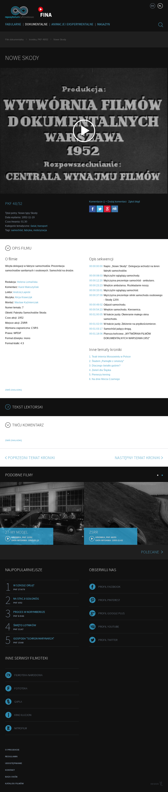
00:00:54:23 (96, 309)
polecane (150, 551)
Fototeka (20, 688)
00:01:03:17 (96, 328)
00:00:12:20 (96, 280)
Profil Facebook (109, 587)
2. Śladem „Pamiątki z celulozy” (106, 361)
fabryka (28, 230)
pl (160, 6)
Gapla (18, 701)
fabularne (13, 24)
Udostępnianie (13, 763)
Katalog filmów (14, 783)
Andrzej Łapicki (21, 292)
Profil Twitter (107, 640)
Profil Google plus (111, 613)
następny (137, 457)
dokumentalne (36, 24)
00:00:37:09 (96, 295)
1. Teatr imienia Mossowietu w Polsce (110, 356)
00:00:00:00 (96, 266)
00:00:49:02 (96, 304)
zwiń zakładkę (13, 390)
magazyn (103, 24)
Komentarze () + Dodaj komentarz (108, 201)
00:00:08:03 (96, 275)
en (152, 6)
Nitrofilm (20, 728)
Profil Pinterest (109, 600)
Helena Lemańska (27, 282)
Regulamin (11, 756)
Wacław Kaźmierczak (26, 302)
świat (33, 226)
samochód (17, 230)
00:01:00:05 (96, 314)
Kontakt (10, 770)
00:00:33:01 (96, 290)
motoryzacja (40, 230)
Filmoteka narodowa (28, 675)
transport (42, 226)
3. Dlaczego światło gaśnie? (104, 365)
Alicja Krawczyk (23, 297)
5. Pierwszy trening (99, 374)
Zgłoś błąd (134, 201)
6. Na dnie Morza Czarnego (104, 379)
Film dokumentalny (14, 39)
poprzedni (31, 457)
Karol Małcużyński (28, 287)
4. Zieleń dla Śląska (100, 370)
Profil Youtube (108, 626)
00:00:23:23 (96, 285)
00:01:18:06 (96, 333)
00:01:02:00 (96, 323)
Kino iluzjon (22, 715)
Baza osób (11, 777)
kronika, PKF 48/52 (38, 39)
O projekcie (12, 750)
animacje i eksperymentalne (72, 24)
